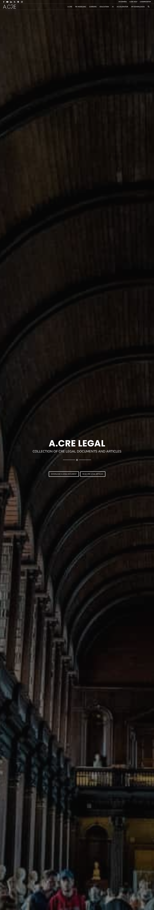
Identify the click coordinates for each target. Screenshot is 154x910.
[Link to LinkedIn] (11, 2)
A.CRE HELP (133, 2)
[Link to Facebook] (4, 2)
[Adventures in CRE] (9, 7)
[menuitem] (122, 1)
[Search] (148, 7)
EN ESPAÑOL (123, 2)
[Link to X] (14, 2)
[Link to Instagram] (22, 2)
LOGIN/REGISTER (145, 2)
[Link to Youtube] (7, 2)
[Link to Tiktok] (18, 2)
